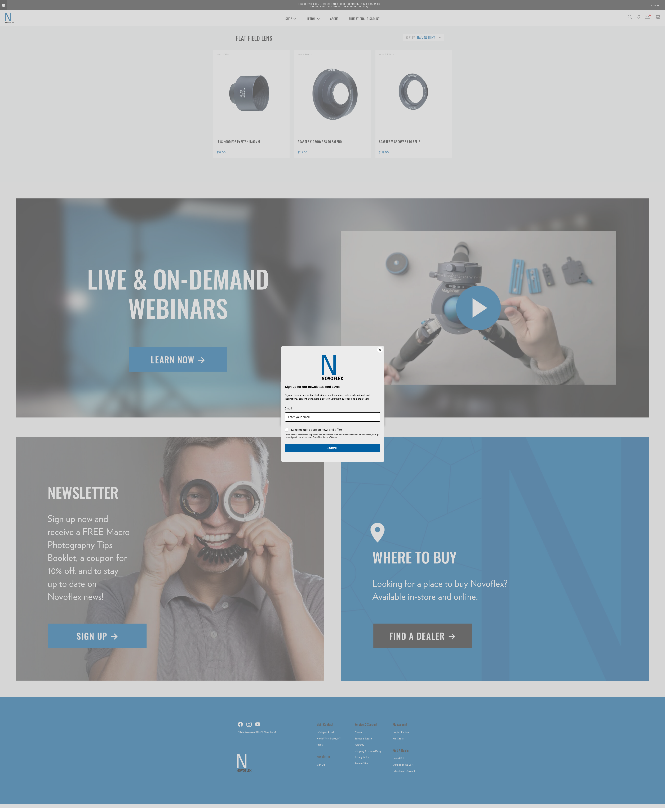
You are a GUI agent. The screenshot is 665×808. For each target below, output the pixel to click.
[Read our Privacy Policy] (378, 435)
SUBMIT (332, 447)
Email (288, 408)
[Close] (380, 350)
